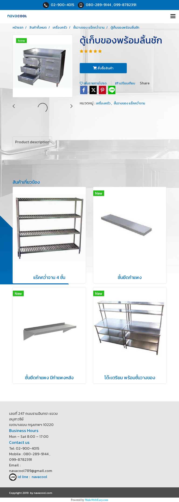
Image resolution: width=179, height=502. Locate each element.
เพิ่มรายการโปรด (95, 83)
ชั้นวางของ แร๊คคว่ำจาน (129, 103)
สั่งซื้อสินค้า (105, 68)
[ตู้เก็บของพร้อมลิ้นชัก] (42, 66)
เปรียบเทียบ (126, 83)
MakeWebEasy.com (96, 500)
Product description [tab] (32, 142)
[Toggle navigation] (173, 16)
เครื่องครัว (103, 103)
